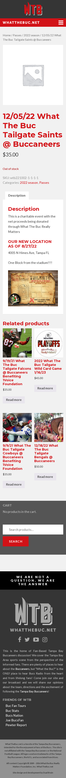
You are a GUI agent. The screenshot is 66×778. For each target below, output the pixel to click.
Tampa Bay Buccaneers (34, 691)
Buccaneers (22, 668)
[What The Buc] (33, 8)
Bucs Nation (14, 715)
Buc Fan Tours (16, 706)
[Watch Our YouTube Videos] (36, 639)
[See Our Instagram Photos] (45, 639)
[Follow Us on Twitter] (27, 639)
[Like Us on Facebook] (20, 639)
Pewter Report (16, 725)
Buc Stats (12, 711)
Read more (14, 400)
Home (7, 35)
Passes (17, 35)
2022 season (31, 35)
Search (15, 541)
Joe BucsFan (15, 720)
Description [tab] (16, 195)
